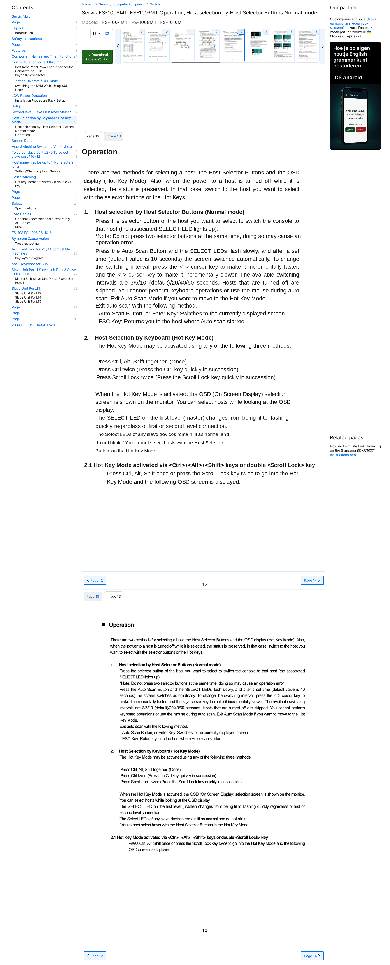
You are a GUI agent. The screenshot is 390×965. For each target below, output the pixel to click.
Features (19, 51)
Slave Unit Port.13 (26, 289)
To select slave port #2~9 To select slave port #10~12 (40, 154)
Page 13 (92, 596)
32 (107, 33)
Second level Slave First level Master (41, 112)
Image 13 (114, 136)
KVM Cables (21, 214)
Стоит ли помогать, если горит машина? (353, 23)
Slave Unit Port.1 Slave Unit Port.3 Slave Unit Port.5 (44, 272)
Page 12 (96, 956)
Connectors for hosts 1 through (37, 62)
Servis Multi (21, 16)
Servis (104, 4)
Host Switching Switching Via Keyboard (43, 147)
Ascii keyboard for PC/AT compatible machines (41, 251)
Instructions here (343, 455)
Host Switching (24, 177)
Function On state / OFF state (35, 81)
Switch (155, 4)
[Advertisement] (203, 97)
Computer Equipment (129, 4)
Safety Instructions (27, 39)
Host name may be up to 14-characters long (43, 164)
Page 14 (311, 956)
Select (17, 203)
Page (16, 22)
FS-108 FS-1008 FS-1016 (32, 233)
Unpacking (20, 28)
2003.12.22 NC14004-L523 (33, 325)
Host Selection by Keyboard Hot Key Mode (41, 120)
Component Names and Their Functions (43, 56)
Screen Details (23, 141)
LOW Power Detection (29, 96)
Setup (16, 106)
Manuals (88, 4)
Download (97, 57)
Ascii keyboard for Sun (30, 264)
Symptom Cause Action (30, 239)
